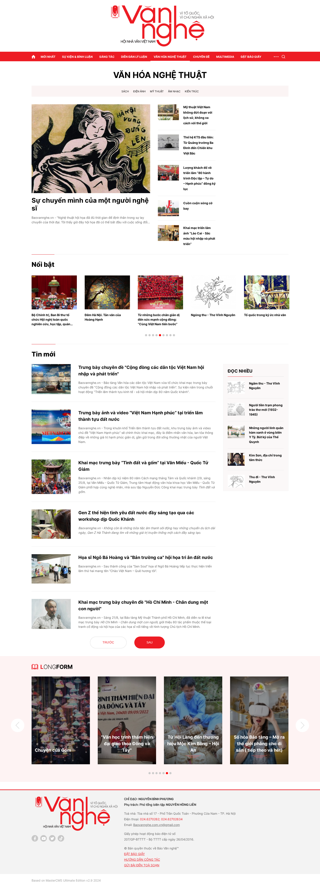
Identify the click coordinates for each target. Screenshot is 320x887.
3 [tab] (153, 335)
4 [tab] (156, 335)
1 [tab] (146, 335)
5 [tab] (160, 335)
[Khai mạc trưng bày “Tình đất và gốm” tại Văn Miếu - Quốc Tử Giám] (51, 476)
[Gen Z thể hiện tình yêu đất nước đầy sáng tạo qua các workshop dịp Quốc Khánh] (51, 524)
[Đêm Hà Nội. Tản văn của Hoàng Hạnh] (54, 292)
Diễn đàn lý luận (134, 56)
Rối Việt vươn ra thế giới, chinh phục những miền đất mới (266, 317)
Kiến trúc (192, 91)
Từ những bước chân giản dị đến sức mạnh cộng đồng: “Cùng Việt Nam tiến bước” (105, 319)
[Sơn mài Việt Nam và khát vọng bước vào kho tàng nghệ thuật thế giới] (260, 720)
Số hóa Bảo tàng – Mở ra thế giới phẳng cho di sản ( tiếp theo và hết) (128, 743)
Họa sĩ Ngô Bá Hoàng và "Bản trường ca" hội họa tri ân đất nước (145, 557)
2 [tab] (149, 335)
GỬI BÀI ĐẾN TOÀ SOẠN (141, 865)
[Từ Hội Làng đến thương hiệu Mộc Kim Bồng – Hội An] (62, 720)
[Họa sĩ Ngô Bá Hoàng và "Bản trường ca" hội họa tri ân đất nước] (51, 569)
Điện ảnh (139, 91)
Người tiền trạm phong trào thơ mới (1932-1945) (266, 409)
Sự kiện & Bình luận (77, 56)
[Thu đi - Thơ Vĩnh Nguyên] (236, 481)
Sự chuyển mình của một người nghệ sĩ (90, 204)
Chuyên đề (201, 56)
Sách (125, 91)
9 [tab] (174, 335)
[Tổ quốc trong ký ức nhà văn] (213, 292)
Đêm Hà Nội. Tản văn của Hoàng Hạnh (50, 317)
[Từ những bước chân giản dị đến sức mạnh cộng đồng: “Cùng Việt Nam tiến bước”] (107, 292)
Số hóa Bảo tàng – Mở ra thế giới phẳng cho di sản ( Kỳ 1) (194, 743)
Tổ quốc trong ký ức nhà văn (212, 315)
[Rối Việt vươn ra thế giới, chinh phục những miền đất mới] (266, 292)
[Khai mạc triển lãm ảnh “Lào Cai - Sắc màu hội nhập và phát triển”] (168, 233)
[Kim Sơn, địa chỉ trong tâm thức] (236, 459)
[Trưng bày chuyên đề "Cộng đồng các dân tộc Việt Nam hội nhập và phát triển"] (51, 379)
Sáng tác (107, 56)
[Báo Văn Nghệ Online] (160, 25)
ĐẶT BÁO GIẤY (134, 854)
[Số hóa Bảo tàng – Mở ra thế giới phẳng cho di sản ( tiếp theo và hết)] (128, 720)
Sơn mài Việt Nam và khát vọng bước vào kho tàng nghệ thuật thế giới (260, 743)
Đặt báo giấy (251, 56)
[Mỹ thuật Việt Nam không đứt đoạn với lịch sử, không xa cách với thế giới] (168, 112)
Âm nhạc (174, 91)
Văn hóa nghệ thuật (170, 56)
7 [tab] (167, 335)
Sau (149, 642)
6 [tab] (163, 335)
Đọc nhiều (240, 371)
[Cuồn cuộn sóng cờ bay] (168, 208)
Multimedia (225, 56)
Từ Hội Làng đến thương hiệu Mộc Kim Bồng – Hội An (62, 743)
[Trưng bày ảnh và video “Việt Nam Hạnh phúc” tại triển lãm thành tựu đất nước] (51, 427)
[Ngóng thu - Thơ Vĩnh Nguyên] (160, 292)
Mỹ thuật (157, 91)
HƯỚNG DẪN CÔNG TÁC (142, 859)
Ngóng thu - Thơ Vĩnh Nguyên (160, 315)
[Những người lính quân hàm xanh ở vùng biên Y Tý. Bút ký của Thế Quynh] (236, 432)
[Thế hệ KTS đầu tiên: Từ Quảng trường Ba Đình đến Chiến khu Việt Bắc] (168, 142)
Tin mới (44, 354)
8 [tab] (170, 335)
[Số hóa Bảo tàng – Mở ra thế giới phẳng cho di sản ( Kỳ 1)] (194, 720)
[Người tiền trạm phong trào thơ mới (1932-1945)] (236, 409)
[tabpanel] (54, 298)
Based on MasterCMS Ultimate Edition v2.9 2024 (66, 880)
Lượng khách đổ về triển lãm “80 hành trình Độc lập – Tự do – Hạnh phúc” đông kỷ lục (199, 178)
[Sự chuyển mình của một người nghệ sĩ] (91, 148)
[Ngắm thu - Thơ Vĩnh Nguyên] (236, 387)
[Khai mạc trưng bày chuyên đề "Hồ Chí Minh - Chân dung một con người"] (51, 614)
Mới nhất (48, 56)
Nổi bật (43, 264)
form (56, 666)
